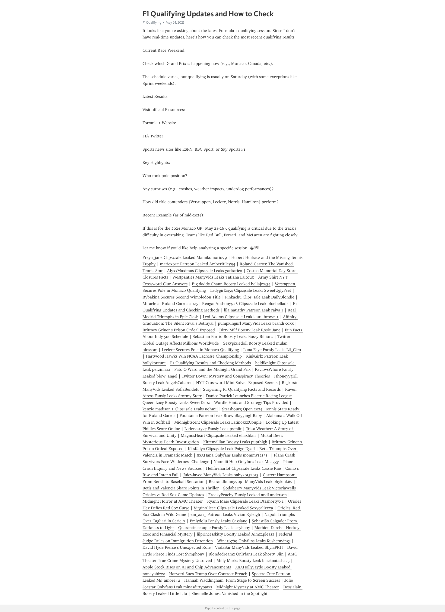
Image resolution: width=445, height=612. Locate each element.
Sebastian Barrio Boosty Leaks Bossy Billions (233, 336)
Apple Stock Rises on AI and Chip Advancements (187, 567)
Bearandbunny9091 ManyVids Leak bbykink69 (250, 481)
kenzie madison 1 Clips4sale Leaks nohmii (180, 409)
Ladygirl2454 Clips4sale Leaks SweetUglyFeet (250, 290)
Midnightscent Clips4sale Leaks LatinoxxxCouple (218, 422)
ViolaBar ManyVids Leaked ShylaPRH (249, 547)
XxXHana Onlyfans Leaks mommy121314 (233, 455)
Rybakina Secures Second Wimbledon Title (182, 297)
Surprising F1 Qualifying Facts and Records (242, 389)
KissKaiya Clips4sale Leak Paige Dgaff (221, 448)
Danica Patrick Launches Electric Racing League (249, 395)
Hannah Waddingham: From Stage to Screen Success (232, 580)
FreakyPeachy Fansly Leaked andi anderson (247, 494)
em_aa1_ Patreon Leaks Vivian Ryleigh (225, 514)
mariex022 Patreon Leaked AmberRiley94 (197, 263)
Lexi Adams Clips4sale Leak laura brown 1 (241, 316)
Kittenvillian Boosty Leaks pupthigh (235, 441)
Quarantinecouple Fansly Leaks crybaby (214, 527)
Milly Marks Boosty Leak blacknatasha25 (252, 560)
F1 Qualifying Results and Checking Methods (210, 362)
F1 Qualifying (152, 22)
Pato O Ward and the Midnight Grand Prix (212, 369)
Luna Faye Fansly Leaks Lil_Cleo (272, 349)
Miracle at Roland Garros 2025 (170, 303)
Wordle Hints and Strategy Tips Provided (251, 402)
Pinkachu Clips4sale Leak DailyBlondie (259, 297)
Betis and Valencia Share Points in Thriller (181, 488)
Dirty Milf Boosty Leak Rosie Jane (249, 330)
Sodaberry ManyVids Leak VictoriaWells (259, 488)
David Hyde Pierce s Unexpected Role (177, 547)
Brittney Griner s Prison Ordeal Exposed (179, 330)
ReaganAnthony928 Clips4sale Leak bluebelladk (245, 303)
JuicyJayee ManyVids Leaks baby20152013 (220, 474)
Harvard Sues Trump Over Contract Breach (208, 573)
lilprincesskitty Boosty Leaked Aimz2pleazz (235, 534)
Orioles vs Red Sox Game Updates (173, 494)
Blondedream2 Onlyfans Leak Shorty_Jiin (246, 554)
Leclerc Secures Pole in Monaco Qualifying (200, 349)
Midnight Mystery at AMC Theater (247, 587)
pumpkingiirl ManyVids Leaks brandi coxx (256, 323)
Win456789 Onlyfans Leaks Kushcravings (253, 540)
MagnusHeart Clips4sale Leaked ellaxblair (218, 435)
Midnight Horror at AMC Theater (173, 501)
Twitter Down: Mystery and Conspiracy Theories (226, 376)
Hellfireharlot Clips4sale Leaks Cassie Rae (243, 468)
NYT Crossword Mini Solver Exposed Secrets (236, 382)
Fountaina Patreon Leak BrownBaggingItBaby (221, 415)
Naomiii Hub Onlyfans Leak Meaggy (246, 461)
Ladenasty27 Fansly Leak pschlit (213, 428)
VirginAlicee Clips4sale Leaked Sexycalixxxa (233, 508)
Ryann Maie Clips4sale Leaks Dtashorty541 (245, 501)
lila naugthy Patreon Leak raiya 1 (253, 310)
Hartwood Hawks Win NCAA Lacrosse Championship (194, 356)
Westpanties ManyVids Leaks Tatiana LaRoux (213, 277)
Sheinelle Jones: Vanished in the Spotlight (229, 593)
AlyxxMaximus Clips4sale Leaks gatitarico (204, 270)
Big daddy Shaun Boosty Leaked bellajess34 (231, 283)
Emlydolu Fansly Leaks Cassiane (218, 520)
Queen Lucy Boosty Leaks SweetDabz (176, 402)
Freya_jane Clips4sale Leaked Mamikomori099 (185, 257)
